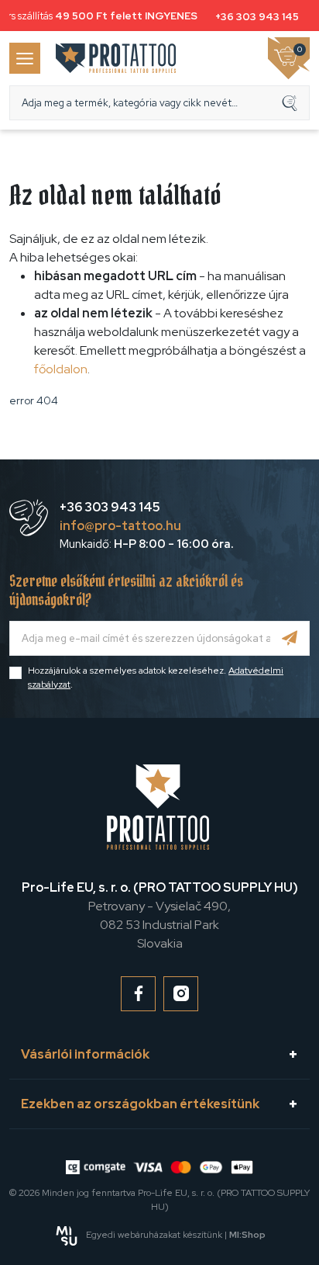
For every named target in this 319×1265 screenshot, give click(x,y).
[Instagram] (180, 993)
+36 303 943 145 (255, 16)
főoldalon (60, 369)
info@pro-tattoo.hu (120, 526)
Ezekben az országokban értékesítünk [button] (140, 1104)
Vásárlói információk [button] (85, 1054)
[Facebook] (138, 993)
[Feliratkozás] (290, 638)
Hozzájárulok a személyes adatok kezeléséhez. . (155, 677)
